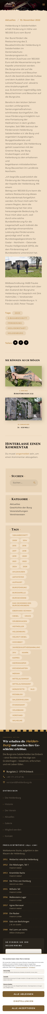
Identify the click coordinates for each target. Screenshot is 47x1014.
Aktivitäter (18, 577)
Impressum (32, 967)
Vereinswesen (17, 514)
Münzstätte (18, 689)
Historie (9, 804)
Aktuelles (10, 20)
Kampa (25, 652)
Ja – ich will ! (23, 427)
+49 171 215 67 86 (15, 777)
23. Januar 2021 (23, 424)
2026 (25, 566)
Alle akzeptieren (23, 1008)
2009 (14, 540)
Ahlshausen (18, 572)
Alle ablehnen (23, 994)
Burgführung (19, 587)
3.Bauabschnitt (17, 318)
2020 (24, 556)
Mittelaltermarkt (21, 684)
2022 (24, 561)
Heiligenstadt (17, 328)
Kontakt (9, 836)
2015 (14, 546)
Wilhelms (17, 720)
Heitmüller (18, 626)
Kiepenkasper (19, 663)
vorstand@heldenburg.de (19, 782)
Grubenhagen (19, 621)
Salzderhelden (20, 700)
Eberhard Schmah (21, 611)
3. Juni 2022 (23, 391)
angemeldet (22, 453)
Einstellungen (23, 1001)
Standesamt (18, 705)
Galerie (8, 823)
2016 (24, 546)
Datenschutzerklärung (22, 967)
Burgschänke (19, 598)
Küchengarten (20, 668)
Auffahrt (17, 582)
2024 (14, 566)
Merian (16, 673)
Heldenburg (15, 333)
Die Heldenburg (13, 797)
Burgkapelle (19, 593)
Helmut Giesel (19, 637)
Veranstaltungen (19, 511)
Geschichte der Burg (21, 507)
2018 (24, 551)
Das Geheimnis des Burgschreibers (21, 604)
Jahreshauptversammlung (26, 647)
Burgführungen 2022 (23, 393)
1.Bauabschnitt (20, 535)
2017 (14, 551)
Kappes (15, 658)
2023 (17, 313)
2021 (14, 561)
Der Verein (10, 810)
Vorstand (17, 715)
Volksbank (18, 710)
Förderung (15, 323)
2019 (14, 556)
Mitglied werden (13, 829)
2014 (25, 540)
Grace (28, 616)
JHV (14, 652)
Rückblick (17, 694)
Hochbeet (17, 642)
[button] (43, 5)
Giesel (15, 616)
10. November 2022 (30, 20)
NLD (32, 689)
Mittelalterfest (20, 679)
